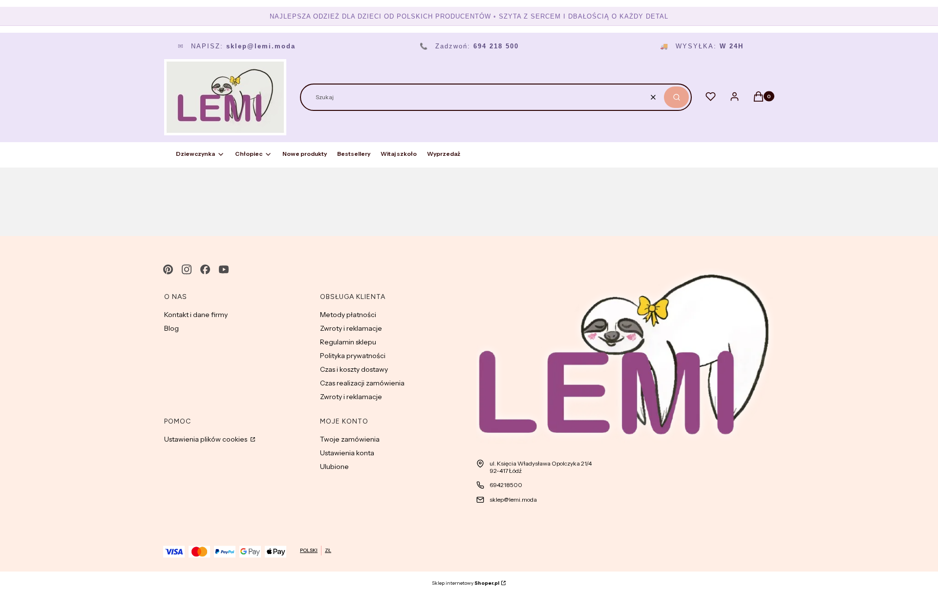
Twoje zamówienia (350, 439)
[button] (676, 97)
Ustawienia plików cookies (206, 439)
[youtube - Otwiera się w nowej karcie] (224, 269)
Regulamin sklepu (348, 342)
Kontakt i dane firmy (196, 314)
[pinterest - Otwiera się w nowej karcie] (168, 269)
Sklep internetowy (465, 583)
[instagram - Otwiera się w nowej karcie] (186, 269)
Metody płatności (348, 314)
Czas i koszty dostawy (354, 369)
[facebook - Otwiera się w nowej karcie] (205, 269)
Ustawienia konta (347, 452)
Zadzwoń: (469, 46)
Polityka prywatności (352, 355)
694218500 (506, 485)
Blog (171, 328)
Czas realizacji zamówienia (362, 383)
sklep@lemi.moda (513, 499)
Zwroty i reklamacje (351, 328)
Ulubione (334, 466)
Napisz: (237, 46)
